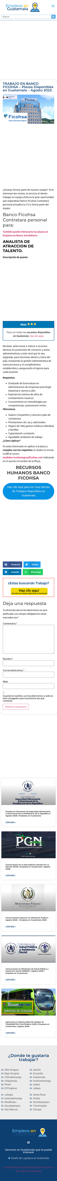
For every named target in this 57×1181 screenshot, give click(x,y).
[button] (53, 6)
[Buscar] (53, 17)
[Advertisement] (28, 50)
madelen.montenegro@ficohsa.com (23, 457)
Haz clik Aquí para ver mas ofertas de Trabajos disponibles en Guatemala (28, 491)
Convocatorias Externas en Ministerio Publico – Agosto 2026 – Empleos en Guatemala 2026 (27, 919)
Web (5, 681)
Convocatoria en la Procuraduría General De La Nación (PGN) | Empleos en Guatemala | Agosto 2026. (28, 867)
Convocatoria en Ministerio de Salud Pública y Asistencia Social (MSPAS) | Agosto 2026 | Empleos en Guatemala (27, 971)
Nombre (8, 658)
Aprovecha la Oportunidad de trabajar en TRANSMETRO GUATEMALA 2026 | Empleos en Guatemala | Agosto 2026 (27, 1024)
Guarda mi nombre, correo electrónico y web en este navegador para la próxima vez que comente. (28, 698)
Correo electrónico (13, 670)
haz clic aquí (36, 336)
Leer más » (11, 822)
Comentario (10, 623)
